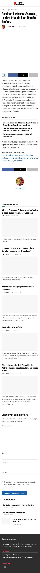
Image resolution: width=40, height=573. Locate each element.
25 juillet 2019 (23, 27)
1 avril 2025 (14, 254)
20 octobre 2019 (17, 524)
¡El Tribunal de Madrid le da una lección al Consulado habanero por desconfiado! (17, 129)
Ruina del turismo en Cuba (12, 327)
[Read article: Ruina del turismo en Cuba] (20, 342)
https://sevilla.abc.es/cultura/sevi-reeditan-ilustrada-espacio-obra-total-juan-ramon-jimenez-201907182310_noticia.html (20, 158)
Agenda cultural (12, 10)
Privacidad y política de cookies (11, 557)
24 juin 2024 (14, 373)
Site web (4, 472)
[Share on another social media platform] (33, 75)
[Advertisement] (20, 50)
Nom (4, 453)
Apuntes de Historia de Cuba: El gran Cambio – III (24, 520)
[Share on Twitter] (23, 75)
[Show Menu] (2, 3)
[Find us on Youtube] (10, 567)
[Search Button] (37, 3)
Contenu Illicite (28, 557)
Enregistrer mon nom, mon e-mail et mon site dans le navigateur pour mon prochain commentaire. (20, 484)
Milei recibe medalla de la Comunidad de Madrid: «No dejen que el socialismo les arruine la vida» (20, 368)
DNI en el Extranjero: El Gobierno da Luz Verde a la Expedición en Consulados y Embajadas (20, 124)
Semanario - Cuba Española (23, 546)
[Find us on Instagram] (7, 567)
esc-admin (12, 27)
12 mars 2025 (14, 330)
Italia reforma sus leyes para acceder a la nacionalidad (17, 135)
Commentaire (7, 426)
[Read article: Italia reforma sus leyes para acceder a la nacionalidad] (20, 304)
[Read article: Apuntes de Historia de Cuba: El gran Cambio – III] (6, 521)
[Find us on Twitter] (5, 567)
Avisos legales (6, 555)
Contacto (16, 555)
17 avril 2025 (15, 216)
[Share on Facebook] (13, 75)
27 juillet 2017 (8, 508)
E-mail (5, 463)
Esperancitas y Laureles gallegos (14, 512)
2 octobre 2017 (8, 515)
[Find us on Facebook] (2, 567)
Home (3, 10)
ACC (7, 544)
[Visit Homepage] (20, 3)
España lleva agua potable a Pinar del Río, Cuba (18, 505)
